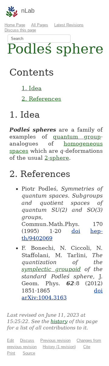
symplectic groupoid (51, 269)
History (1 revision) (59, 347)
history (59, 321)
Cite (86, 347)
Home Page (15, 25)
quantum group (77, 136)
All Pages (39, 25)
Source (29, 353)
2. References (41, 98)
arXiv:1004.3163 (44, 297)
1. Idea (31, 88)
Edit (10, 340)
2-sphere (57, 158)
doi (75, 231)
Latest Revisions (69, 25)
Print (11, 353)
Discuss (27, 340)
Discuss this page (20, 30)
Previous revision (55, 340)
